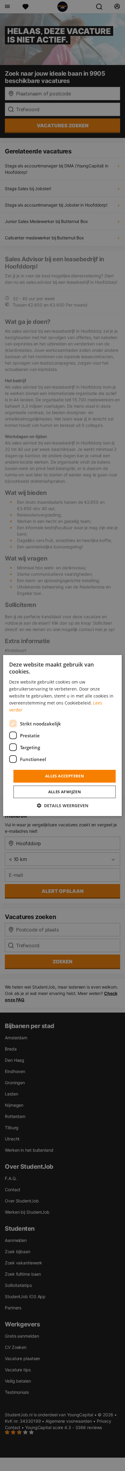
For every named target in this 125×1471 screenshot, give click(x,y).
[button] (62, 805)
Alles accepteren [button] (64, 776)
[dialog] (62, 735)
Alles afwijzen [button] (64, 791)
